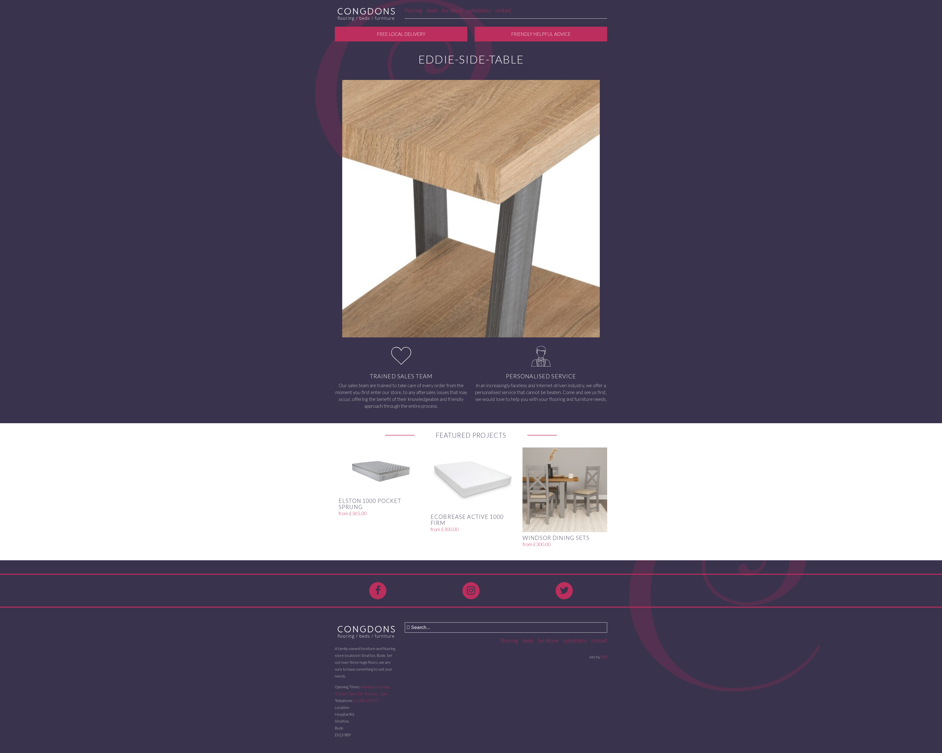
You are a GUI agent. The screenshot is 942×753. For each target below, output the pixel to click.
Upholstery (479, 10)
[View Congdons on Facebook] (377, 590)
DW (604, 657)
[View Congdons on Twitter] (564, 590)
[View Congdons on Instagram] (471, 590)
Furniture (452, 10)
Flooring (413, 10)
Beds (432, 10)
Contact (503, 10)
